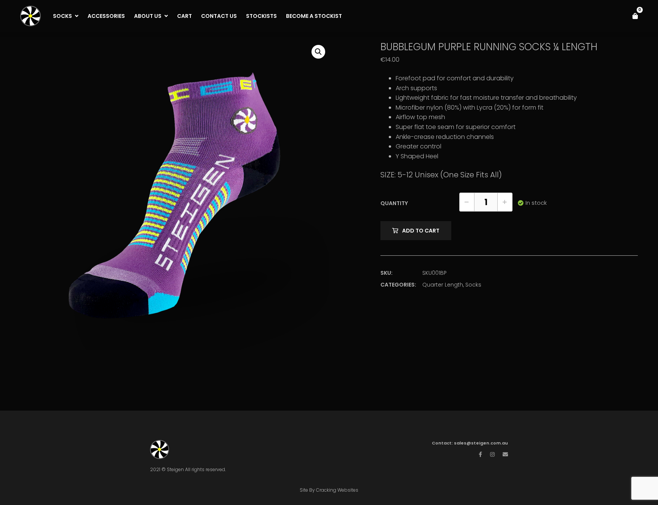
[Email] (505, 454)
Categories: (398, 284)
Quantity (394, 203)
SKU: (386, 273)
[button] (318, 52)
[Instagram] (492, 454)
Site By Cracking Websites (329, 490)
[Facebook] (480, 454)
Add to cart (420, 230)
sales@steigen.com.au (481, 443)
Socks (473, 284)
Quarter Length (442, 284)
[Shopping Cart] (635, 16)
